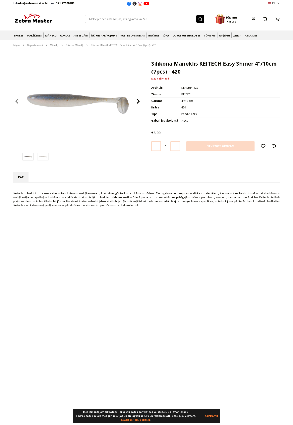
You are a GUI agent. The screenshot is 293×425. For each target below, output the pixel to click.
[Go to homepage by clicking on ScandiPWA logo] (33, 19)
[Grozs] (277, 19)
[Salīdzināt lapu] (265, 20)
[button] (200, 19)
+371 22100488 (64, 3)
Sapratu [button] (211, 416)
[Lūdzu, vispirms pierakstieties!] (263, 146)
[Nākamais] (138, 101)
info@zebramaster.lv (32, 3)
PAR (21, 177)
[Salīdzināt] (274, 146)
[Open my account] (253, 19)
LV (273, 3)
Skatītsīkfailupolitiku (135, 420)
